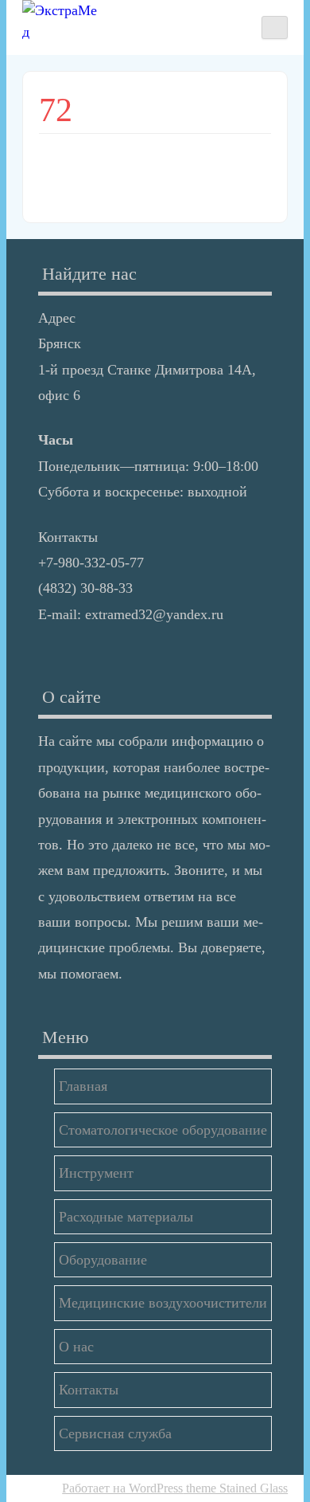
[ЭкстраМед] (62, 21)
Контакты (88, 1390)
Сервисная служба (115, 1433)
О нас (76, 1347)
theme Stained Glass (235, 1488)
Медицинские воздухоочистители (163, 1303)
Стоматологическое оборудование (163, 1130)
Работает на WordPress (122, 1488)
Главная (83, 1086)
